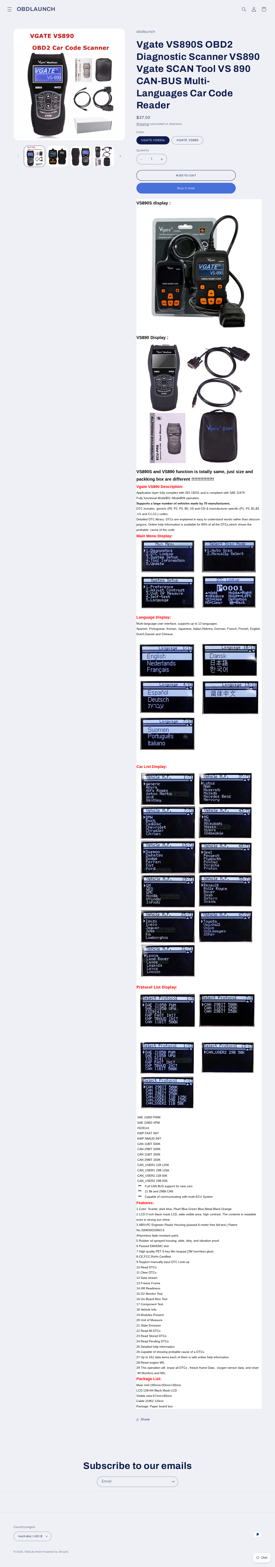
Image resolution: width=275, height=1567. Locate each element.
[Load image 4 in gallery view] (103, 156)
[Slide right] (120, 156)
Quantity (142, 150)
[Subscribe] (173, 1481)
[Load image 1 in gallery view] (34, 156)
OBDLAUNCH (33, 1551)
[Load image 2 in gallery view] (57, 156)
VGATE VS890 (187, 140)
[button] (9, 9)
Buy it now (186, 188)
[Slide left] (18, 156)
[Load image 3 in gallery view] (80, 156)
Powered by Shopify (56, 1551)
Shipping (142, 124)
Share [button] (145, 1419)
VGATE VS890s (153, 140)
